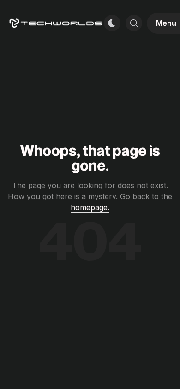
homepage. (90, 207)
